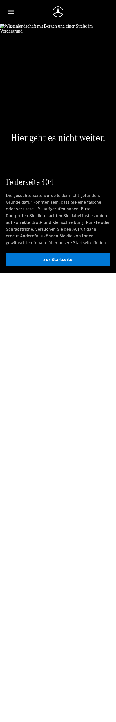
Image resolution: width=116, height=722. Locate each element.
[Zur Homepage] (58, 11)
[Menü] (11, 12)
